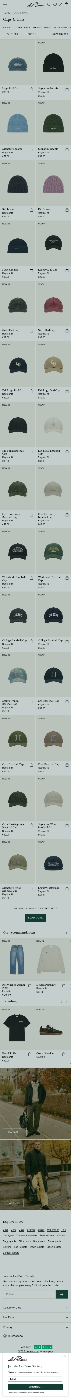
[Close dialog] (65, 1356)
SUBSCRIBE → (35, 1387)
